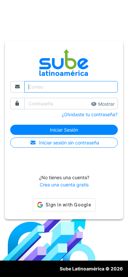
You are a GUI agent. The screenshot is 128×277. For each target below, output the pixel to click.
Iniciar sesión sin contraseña (69, 142)
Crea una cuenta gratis (64, 184)
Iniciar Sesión (64, 130)
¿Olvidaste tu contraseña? (89, 114)
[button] (103, 104)
